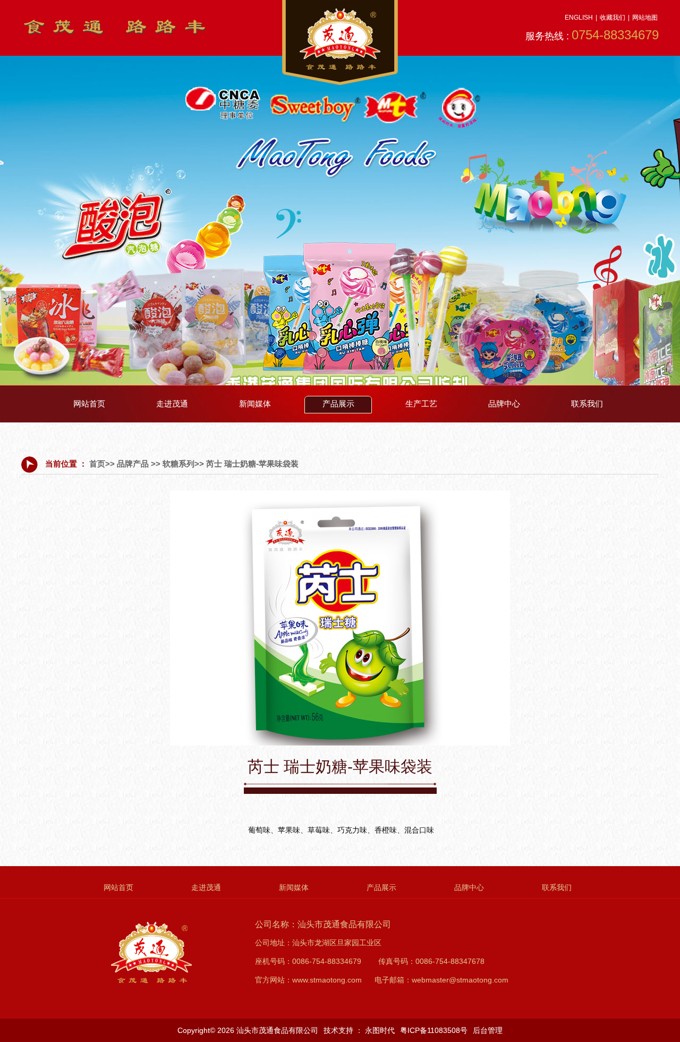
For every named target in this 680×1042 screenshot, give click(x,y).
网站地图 (645, 17)
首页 (97, 463)
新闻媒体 (255, 403)
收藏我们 (612, 17)
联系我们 (587, 403)
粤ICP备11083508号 (434, 1030)
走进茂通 (172, 403)
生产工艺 (421, 403)
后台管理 (488, 1030)
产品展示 (338, 403)
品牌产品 (133, 463)
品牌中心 (504, 403)
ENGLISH (579, 17)
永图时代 (380, 1030)
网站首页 (89, 403)
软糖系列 (178, 463)
